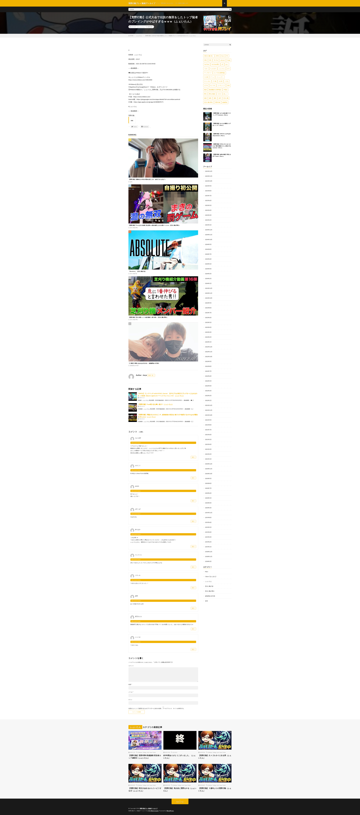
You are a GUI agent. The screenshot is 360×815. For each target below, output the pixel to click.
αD (222, 64)
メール (130, 692)
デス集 (214, 81)
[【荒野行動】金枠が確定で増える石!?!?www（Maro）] (207, 158)
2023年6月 (208, 317)
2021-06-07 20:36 (135, 580)
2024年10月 (208, 239)
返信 (193, 457)
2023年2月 (208, 337)
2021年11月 (208, 410)
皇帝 (220, 98)
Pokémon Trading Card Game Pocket (147, 752)
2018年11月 (208, 556)
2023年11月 (208, 293)
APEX (217, 56)
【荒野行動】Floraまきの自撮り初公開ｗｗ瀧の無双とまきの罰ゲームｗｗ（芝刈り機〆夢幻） (154, 225)
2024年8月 (208, 249)
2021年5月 (208, 439)
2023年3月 (208, 332)
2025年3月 (208, 215)
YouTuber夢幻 (215, 64)
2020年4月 (208, 503)
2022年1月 (208, 400)
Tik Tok (216, 60)
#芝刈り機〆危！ (209, 56)
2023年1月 (208, 342)
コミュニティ (220, 77)
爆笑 (215, 98)
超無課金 (224, 102)
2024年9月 (208, 244)
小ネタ (219, 94)
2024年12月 (208, 230)
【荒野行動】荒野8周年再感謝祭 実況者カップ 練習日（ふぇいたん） (144, 756)
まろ (228, 68)
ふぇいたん (142, 26)
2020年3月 (208, 508)
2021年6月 (208, 434)
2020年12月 (208, 464)
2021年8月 (208, 425)
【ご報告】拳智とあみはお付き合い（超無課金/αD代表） (144, 363)
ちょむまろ (213, 68)
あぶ (227, 64)
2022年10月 (208, 356)
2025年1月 (208, 225)
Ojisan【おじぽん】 (211, 576)
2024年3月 (208, 273)
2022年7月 (208, 371)
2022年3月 (208, 390)
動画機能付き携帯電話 (215, 89)
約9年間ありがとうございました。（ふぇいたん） (179, 756)
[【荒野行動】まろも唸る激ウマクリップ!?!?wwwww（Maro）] (207, 116)
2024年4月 (208, 269)
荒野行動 (149, 26)
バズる (226, 81)
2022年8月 (208, 366)
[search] (230, 9)
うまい (206, 68)
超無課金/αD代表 (134, 365)
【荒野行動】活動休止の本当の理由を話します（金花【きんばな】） (147, 179)
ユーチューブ (221, 85)
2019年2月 (208, 542)
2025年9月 (208, 186)
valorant (222, 60)
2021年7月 (208, 429)
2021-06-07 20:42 (135, 621)
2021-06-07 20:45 (135, 642)
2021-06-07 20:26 (135, 491)
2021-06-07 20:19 (135, 443)
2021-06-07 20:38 (135, 600)
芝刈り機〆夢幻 (134, 227)
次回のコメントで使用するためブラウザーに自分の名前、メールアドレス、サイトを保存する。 (156, 708)
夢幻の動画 (212, 94)
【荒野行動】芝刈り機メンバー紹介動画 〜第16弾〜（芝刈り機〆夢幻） (148, 317)
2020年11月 (208, 468)
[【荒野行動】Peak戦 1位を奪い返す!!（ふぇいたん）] (132, 407)
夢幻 (205, 94)
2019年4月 (208, 532)
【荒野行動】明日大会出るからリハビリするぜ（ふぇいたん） (144, 789)
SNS (210, 60)
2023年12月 (208, 288)
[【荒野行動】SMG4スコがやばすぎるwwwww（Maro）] (207, 137)
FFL (227, 56)
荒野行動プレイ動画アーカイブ (149, 808)
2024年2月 (208, 278)
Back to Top (180, 802)
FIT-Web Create (153, 811)
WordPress (170, 811)
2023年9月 (208, 303)
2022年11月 (208, 351)
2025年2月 (208, 220)
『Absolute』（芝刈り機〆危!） (137, 271)
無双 (205, 98)
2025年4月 (208, 210)
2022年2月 (208, 395)
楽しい (225, 94)
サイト (130, 699)
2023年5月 (208, 322)
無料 (210, 98)
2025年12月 (208, 171)
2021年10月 (208, 415)
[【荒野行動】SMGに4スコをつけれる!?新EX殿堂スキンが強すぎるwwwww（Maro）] (207, 147)
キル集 (206, 77)
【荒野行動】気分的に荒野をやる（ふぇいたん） (179, 789)
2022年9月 (208, 361)
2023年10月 (208, 298)
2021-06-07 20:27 (135, 514)
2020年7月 (208, 488)
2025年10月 (208, 181)
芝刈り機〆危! (133, 273)
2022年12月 (208, 347)
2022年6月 (208, 376)
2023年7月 (208, 312)
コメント (131, 665)
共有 (228, 85)
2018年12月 (208, 551)
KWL (205, 60)
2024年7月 (208, 254)
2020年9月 (208, 478)
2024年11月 (208, 234)
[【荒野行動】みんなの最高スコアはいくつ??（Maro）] (207, 127)
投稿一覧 (150, 375)
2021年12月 (208, 405)
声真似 (225, 89)
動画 (205, 89)
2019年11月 (208, 512)
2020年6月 (208, 493)
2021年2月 (208, 454)
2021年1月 (208, 459)
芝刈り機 (225, 98)
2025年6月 (208, 200)
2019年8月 (208, 517)
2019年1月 (208, 547)
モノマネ (212, 85)
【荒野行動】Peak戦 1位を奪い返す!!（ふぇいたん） (156, 404)
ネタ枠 (220, 81)
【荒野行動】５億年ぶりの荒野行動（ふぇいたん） (214, 789)
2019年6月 (208, 522)
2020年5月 (208, 498)
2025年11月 (208, 176)
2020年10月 (208, 473)
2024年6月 (208, 259)
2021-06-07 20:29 (135, 534)
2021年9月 (208, 420)
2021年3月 (208, 449)
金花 (131, 181)
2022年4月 (208, 386)
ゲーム (212, 77)
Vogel (228, 60)
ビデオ (206, 85)
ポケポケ (175, 752)
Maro (206, 571)
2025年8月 (208, 191)
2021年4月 (208, 444)
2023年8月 (208, 308)
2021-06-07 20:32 (135, 559)
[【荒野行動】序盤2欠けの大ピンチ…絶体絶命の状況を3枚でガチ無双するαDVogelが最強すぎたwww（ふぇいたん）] (132, 418)
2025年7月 (208, 195)
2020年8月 (208, 483)
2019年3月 (208, 537)
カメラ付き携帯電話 (219, 73)
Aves (222, 56)
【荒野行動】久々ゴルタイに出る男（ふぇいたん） (214, 756)
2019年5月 (208, 527)
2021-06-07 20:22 (135, 470)
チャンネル (207, 81)
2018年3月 (208, 561)
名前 (130, 684)
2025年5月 (208, 205)
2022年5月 (208, 381)
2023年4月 (208, 327)
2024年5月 (208, 264)
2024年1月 (208, 283)
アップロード (208, 73)
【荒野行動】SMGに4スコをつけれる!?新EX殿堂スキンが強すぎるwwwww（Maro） (222, 145)
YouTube (206, 64)
